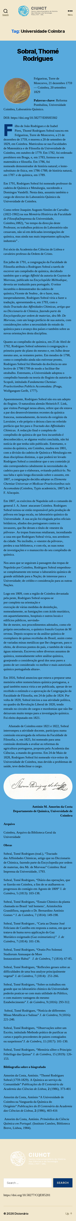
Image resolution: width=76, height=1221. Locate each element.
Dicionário (21, 1213)
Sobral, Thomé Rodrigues (38, 54)
